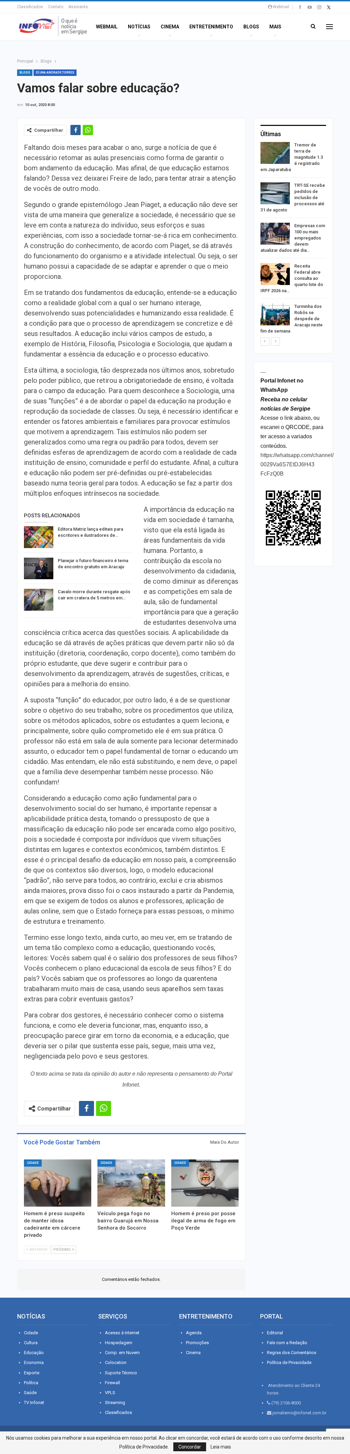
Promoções (197, 1342)
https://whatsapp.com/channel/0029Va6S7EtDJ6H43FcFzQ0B (297, 464)
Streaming (115, 1402)
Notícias (139, 26)
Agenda (194, 1332)
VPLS (110, 1392)
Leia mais (221, 1446)
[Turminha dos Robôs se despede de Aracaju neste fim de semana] (275, 314)
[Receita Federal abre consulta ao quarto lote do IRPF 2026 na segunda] (275, 274)
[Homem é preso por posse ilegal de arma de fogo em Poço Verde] (205, 1183)
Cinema (170, 26)
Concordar (189, 1447)
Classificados (30, 6)
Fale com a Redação (287, 1342)
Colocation (115, 1362)
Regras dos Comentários (291, 1352)
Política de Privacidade (289, 1362)
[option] (293, 239)
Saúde (30, 1392)
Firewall (112, 1382)
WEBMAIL (107, 26)
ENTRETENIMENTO (211, 26)
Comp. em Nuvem (122, 1352)
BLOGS (251, 26)
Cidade (33, 1163)
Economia (34, 1362)
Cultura (31, 1342)
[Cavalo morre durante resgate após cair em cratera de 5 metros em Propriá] (38, 600)
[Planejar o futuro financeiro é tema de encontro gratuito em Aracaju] (38, 569)
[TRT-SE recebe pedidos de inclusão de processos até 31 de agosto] (275, 193)
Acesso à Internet (122, 1332)
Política (31, 1382)
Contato (55, 6)
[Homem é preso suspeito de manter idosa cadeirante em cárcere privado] (57, 1183)
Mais (275, 26)
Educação (34, 1352)
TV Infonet (34, 1402)
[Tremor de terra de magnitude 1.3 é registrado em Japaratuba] (275, 153)
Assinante (78, 6)
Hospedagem (118, 1342)
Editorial (275, 1332)
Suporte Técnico (121, 1372)
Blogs (24, 72)
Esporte (31, 1372)
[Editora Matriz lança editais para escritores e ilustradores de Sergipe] (38, 537)
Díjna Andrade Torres (55, 72)
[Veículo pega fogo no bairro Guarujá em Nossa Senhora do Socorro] (131, 1183)
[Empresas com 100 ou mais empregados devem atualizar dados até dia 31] (275, 234)
